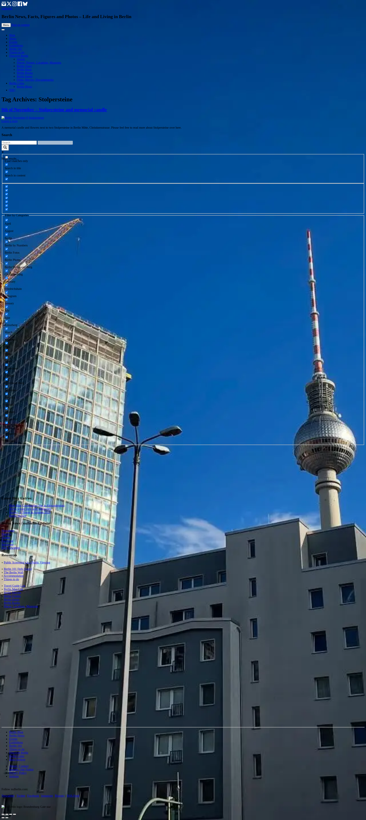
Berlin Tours (24, 66)
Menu (6, 25)
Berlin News (16, 735)
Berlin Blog (16, 732)
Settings (14, 776)
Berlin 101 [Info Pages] (18, 569)
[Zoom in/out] (14, 814)
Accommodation (14, 575)
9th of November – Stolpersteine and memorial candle (54, 109)
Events (13, 42)
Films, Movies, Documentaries (35, 79)
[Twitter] (9, 5)
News (12, 38)
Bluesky (6, 534)
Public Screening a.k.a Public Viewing (27, 562)
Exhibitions (16, 45)
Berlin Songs (24, 76)
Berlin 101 (15, 48)
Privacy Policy (18, 772)
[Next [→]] (6, 817)
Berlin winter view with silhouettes (30, 509)
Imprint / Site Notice (21, 769)
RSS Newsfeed (11, 547)
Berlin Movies (12, 592)
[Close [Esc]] (3, 814)
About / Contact (18, 766)
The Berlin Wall (13, 572)
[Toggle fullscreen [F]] (10, 814)
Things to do (16, 52)
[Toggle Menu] (3, 29)
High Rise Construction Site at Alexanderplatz (37, 505)
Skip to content (20, 24)
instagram (47, 795)
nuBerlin (7, 8)
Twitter (6, 537)
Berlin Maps (24, 69)
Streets (21, 59)
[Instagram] (15, 5)
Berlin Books (25, 73)
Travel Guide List (14, 585)
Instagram (7, 544)
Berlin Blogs (24, 86)
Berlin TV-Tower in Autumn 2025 (30, 512)
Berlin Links (16, 83)
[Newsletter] (4, 5)
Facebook (7, 541)
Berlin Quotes (12, 596)
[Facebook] (20, 5)
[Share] (6, 814)
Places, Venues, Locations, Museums (39, 62)
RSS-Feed (73, 795)
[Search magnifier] (5, 148)
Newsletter (8, 530)
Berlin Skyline (17, 515)
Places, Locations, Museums (21, 606)
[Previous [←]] (3, 817)
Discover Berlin (18, 55)
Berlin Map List (13, 589)
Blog (12, 35)
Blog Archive (17, 759)
